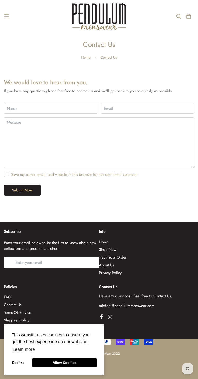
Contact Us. (162, 296)
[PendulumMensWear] (99, 16)
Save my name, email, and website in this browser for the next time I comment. (75, 174)
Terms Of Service (17, 312)
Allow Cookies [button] (64, 363)
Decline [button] (18, 363)
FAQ (7, 297)
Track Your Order (112, 257)
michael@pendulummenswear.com (126, 305)
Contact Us (12, 304)
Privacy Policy (110, 272)
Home (86, 57)
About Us (106, 265)
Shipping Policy (16, 320)
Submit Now (22, 190)
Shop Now (107, 249)
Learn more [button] (24, 349)
